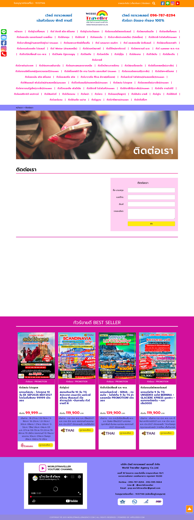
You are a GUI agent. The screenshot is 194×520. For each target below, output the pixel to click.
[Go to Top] (189, 509)
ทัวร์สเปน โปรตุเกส (122, 82)
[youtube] (177, 3)
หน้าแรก (18, 31)
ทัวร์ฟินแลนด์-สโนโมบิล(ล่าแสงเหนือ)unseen (43, 82)
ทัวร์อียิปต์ (172, 94)
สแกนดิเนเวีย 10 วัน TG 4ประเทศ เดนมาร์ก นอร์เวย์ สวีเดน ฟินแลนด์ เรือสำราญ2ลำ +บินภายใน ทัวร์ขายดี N (75, 397)
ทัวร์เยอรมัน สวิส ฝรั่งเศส (38, 77)
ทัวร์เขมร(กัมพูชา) (117, 94)
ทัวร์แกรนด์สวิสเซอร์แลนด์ (118, 31)
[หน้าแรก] (97, 18)
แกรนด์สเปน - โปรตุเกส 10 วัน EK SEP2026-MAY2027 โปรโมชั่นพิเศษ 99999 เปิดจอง (35, 396)
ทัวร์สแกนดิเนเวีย (145, 31)
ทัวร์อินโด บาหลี (139, 94)
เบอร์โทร (119, 197)
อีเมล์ (121, 204)
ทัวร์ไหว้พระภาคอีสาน (108, 65)
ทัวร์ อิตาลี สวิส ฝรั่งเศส (62, 31)
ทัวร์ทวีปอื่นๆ (140, 99)
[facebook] (162, 3)
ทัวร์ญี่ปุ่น (119, 54)
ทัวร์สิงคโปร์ (50, 94)
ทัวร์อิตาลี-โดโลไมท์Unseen (163, 37)
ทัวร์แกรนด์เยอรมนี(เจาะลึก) (135, 71)
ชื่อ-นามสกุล (118, 190)
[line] (167, 3)
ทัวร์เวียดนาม (68, 94)
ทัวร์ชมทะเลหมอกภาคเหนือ (79, 65)
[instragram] (172, 3)
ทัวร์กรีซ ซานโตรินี (164, 88)
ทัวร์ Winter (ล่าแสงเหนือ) (63, 48)
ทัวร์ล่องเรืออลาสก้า (167, 43)
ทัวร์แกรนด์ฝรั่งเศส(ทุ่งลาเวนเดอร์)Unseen (37, 71)
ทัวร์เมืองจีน (169, 54)
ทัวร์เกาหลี (97, 60)
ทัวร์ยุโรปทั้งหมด (36, 31)
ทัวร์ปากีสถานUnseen (118, 99)
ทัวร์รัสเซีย (86, 54)
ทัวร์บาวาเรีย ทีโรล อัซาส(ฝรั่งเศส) (98, 77)
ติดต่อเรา (146, 3)
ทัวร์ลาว (98, 94)
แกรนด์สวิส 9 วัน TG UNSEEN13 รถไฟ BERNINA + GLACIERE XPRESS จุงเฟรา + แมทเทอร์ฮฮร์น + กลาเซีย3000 (158, 397)
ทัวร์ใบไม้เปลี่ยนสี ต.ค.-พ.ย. (33, 54)
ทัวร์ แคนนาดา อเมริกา (106, 43)
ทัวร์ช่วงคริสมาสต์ (92, 48)
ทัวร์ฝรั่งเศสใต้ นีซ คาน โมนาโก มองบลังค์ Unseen (90, 71)
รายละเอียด (118, 211)
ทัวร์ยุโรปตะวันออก (89, 31)
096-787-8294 (136, 482)
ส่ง (151, 223)
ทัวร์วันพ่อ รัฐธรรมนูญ (63, 54)
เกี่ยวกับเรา (135, 3)
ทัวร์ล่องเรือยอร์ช (133, 65)
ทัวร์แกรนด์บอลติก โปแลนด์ (31, 48)
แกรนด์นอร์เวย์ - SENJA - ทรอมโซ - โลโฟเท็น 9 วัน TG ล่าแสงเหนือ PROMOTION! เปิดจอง (117, 396)
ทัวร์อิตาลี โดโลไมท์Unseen (100, 88)
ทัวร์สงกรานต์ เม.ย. (140, 48)
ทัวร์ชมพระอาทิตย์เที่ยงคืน (77, 43)
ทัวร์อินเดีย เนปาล (77, 99)
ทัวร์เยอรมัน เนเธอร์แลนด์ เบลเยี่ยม (34, 37)
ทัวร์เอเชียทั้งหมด (168, 31)
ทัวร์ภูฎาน (96, 99)
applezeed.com (137, 517)
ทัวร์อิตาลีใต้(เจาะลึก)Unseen (134, 88)
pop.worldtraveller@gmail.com (144, 488)
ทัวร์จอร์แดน (56, 99)
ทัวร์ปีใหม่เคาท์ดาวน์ (115, 48)
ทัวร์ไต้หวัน (151, 54)
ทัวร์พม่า (85, 94)
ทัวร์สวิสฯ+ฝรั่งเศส (164, 71)
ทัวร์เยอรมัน (96, 37)
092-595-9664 (154, 482)
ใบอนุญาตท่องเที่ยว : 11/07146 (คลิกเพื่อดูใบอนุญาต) (140, 494)
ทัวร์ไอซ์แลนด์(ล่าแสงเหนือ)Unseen (89, 82)
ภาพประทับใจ (123, 3)
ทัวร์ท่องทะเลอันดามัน (49, 65)
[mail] (3, 37)
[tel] (3, 54)
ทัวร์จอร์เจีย (103, 54)
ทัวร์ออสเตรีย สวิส (65, 77)
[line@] (3, 32)
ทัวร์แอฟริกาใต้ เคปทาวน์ (26, 94)
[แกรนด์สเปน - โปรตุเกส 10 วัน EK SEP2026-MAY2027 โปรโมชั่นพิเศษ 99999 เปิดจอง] (36, 355)
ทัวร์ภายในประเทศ (24, 65)
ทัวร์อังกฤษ (63, 37)
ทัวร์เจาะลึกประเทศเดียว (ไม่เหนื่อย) (125, 37)
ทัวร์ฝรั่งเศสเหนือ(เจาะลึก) (161, 65)
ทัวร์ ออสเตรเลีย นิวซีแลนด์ (137, 43)
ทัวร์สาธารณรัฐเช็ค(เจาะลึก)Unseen (34, 88)
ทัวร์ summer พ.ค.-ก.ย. (168, 48)
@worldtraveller (144, 485)
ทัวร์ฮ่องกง (135, 54)
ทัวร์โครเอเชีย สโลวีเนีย (69, 88)
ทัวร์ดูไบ (157, 94)
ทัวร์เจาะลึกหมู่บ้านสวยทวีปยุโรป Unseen (37, 43)
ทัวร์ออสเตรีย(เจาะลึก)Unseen (153, 82)
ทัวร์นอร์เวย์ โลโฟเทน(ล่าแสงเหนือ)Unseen (142, 77)
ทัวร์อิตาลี (80, 37)
